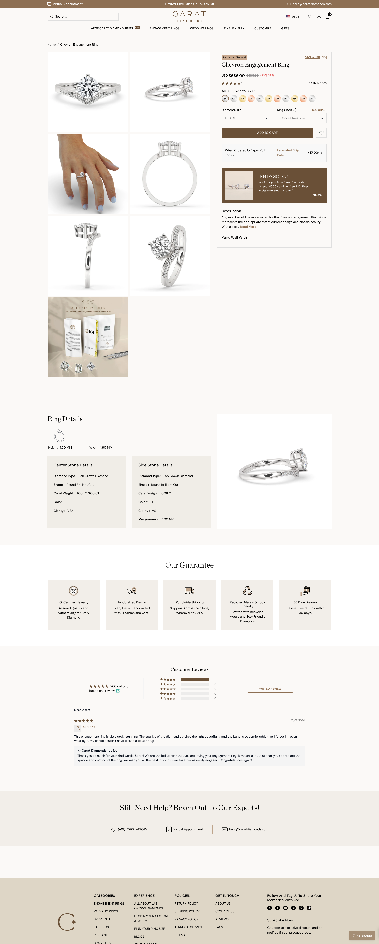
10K (233, 99)
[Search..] (52, 17)
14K (260, 99)
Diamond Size (231, 110)
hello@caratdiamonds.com (248, 829)
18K (286, 99)
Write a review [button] (270, 688)
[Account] (319, 17)
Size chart (319, 110)
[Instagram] (293, 908)
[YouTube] (285, 908)
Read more (248, 227)
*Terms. (317, 194)
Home (51, 44)
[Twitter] (269, 908)
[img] (83, 721)
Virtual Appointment (188, 829)
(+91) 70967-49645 (132, 829)
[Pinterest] (301, 908)
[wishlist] (310, 17)
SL (225, 99)
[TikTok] (309, 908)
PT (312, 99)
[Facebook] (277, 908)
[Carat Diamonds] (189, 16)
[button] (328, 17)
